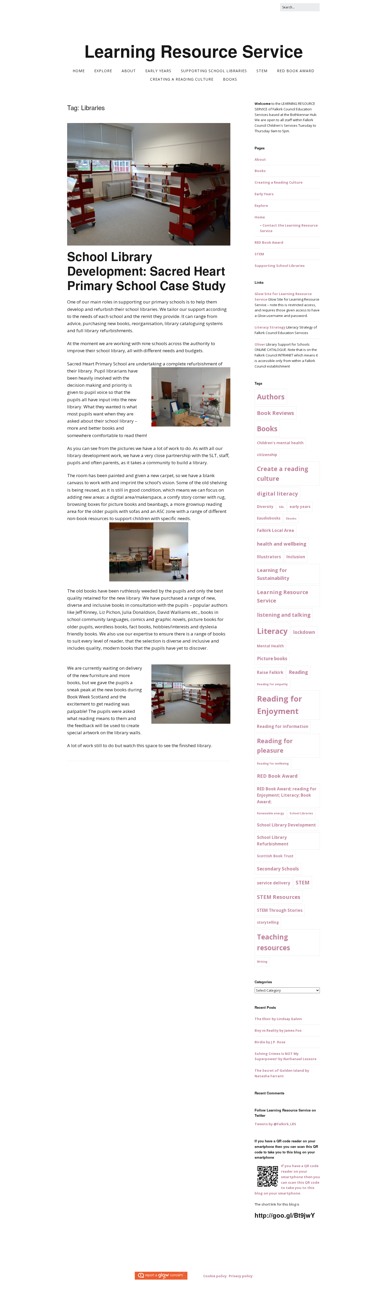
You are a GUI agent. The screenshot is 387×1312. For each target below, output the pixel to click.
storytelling (268, 922)
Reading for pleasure (275, 746)
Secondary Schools (278, 869)
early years (300, 506)
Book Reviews (275, 413)
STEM (190, 22)
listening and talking (283, 614)
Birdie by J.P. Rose (270, 1042)
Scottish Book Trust (275, 856)
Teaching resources (273, 942)
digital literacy (277, 493)
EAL (281, 507)
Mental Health (270, 646)
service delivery (273, 883)
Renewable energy (270, 813)
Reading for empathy (272, 684)
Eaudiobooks (268, 518)
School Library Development (286, 825)
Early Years (123, 22)
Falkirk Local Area (275, 530)
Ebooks (291, 518)
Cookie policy (215, 1276)
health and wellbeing (281, 543)
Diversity (265, 506)
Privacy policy (240, 1276)
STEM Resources (278, 896)
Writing (262, 961)
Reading (298, 672)
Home (72, 22)
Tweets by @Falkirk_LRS (275, 1124)
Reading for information (282, 726)
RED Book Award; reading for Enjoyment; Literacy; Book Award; (286, 795)
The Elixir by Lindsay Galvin (278, 1018)
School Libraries (301, 813)
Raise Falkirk (270, 672)
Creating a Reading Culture (253, 22)
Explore (88, 22)
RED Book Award (213, 22)
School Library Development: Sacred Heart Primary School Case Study (146, 270)
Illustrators (269, 557)
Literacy (272, 631)
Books (285, 22)
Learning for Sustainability (273, 574)
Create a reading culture (282, 473)
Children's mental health (280, 442)
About (104, 22)
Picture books (272, 658)
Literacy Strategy (270, 327)
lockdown (304, 632)
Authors (271, 397)
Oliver (260, 344)
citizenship (267, 454)
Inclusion (295, 557)
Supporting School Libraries (159, 22)
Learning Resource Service (193, 51)
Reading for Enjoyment (279, 704)
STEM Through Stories (279, 910)
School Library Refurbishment (273, 841)
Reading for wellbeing (273, 763)
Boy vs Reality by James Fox (278, 1030)
